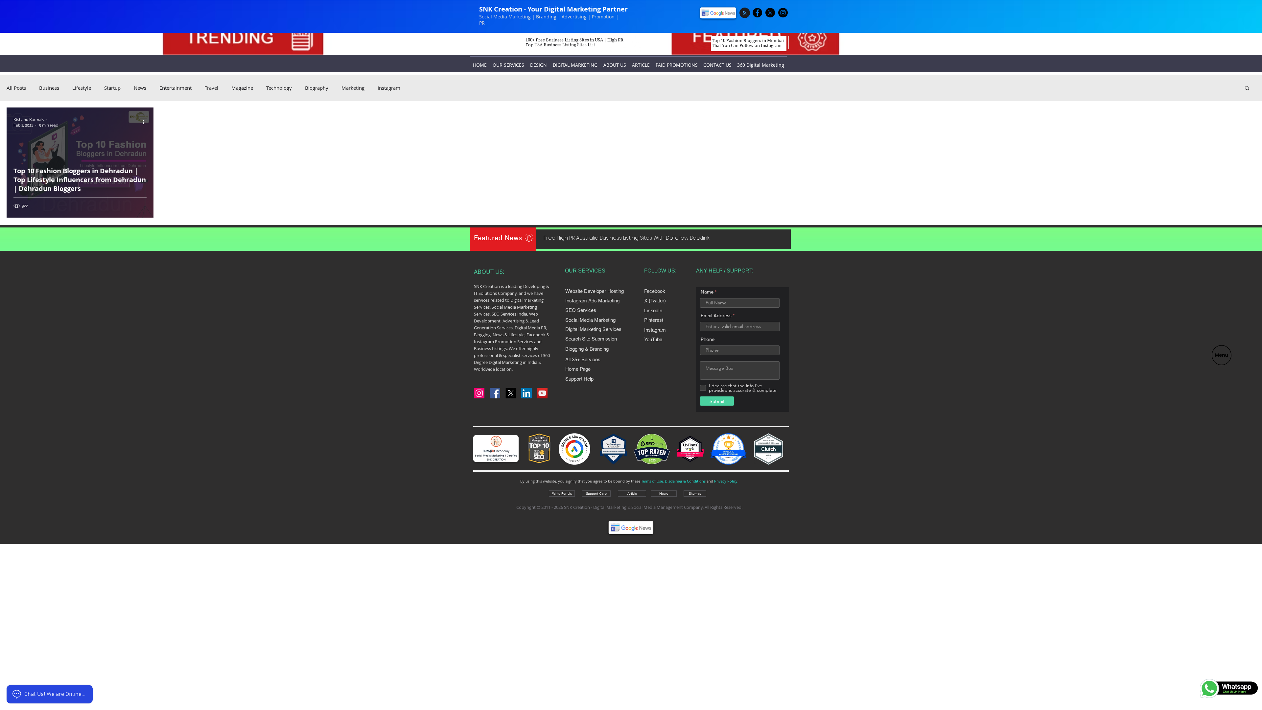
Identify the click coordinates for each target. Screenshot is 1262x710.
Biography (316, 88)
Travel (211, 88)
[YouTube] (542, 393)
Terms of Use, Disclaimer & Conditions (673, 481)
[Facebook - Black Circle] (757, 12)
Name (707, 291)
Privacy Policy (725, 481)
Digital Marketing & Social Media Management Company (648, 507)
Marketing (352, 88)
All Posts (16, 88)
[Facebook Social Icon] (495, 393)
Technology (279, 88)
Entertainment (175, 88)
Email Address (716, 315)
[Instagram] (479, 393)
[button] (1221, 355)
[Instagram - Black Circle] (783, 12)
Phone (707, 339)
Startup (112, 88)
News (140, 88)
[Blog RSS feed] (744, 13)
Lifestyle (81, 88)
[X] (770, 12)
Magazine (242, 88)
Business (49, 88)
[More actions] (146, 122)
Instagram (389, 88)
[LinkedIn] (526, 393)
